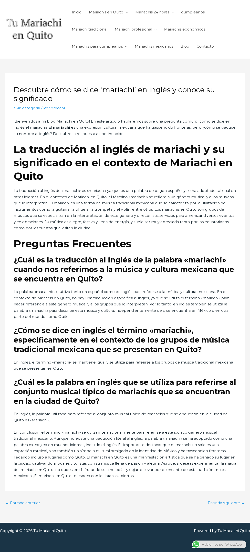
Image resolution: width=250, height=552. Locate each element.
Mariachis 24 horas (152, 12)
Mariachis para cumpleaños (97, 46)
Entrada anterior (22, 502)
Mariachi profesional (133, 29)
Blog (184, 46)
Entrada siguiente (226, 502)
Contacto (205, 46)
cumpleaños (193, 12)
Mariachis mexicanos (154, 46)
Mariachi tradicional (89, 29)
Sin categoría (28, 108)
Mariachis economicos (184, 29)
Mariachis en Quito (106, 12)
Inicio (77, 12)
